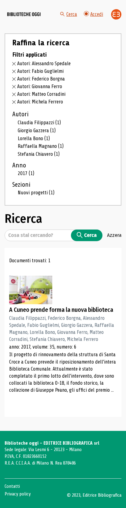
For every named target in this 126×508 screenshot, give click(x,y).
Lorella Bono (34, 138)
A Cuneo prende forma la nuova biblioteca (61, 309)
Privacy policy (18, 494)
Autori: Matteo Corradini (41, 94)
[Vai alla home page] (24, 14)
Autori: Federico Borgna (41, 79)
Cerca (71, 14)
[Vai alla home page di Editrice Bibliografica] (116, 14)
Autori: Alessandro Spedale (44, 63)
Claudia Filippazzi (39, 122)
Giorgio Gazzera (37, 130)
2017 (26, 173)
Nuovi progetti (36, 193)
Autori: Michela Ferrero (40, 102)
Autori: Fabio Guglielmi (40, 71)
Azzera (114, 235)
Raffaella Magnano (41, 146)
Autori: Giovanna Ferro (39, 86)
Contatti (12, 486)
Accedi (96, 14)
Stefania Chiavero (39, 154)
